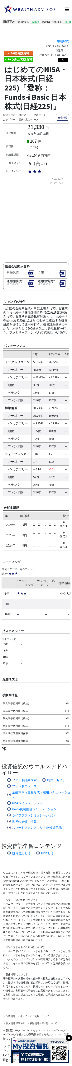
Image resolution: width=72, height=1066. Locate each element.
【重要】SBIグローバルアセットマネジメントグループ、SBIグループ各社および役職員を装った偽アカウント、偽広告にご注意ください (36, 1034)
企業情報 (11, 1016)
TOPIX (45, 22)
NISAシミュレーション (27, 803)
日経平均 (9, 22)
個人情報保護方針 (16, 1023)
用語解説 (63, 41)
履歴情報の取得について (43, 1023)
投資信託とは (21, 853)
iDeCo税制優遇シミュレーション (34, 809)
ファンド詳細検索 (24, 780)
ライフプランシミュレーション (33, 815)
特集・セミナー (58, 780)
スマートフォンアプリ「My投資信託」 (38, 827)
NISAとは (47, 853)
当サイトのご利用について (35, 1016)
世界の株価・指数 (24, 821)
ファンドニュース (24, 786)
